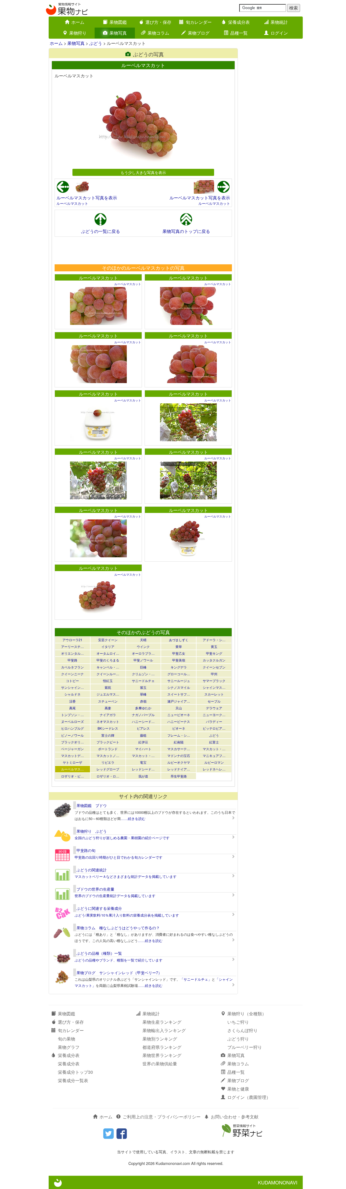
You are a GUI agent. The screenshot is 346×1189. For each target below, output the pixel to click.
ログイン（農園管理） (249, 1097)
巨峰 (143, 667)
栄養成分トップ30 (75, 1072)
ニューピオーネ (178, 714)
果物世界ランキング (161, 1055)
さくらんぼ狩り (242, 1030)
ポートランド (108, 748)
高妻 (108, 708)
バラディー (214, 721)
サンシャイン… (72, 687)
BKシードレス (108, 728)
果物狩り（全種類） (246, 1013)
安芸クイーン (108, 639)
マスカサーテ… (178, 748)
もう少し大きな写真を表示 (143, 172)
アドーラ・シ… (214, 639)
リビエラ (107, 762)
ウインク (143, 646)
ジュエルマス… (108, 694)
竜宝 (143, 762)
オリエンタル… (72, 653)
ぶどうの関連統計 (91, 869)
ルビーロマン (214, 762)
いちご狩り (238, 1022)
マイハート (143, 748)
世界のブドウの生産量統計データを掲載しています (115, 895)
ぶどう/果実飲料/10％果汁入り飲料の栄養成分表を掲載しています (127, 915)
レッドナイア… (178, 769)
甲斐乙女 (178, 653)
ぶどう (95, 43)
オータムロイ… (108, 653)
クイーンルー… (108, 673)
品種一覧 (239, 33)
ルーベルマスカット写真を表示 (86, 198)
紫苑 (108, 687)
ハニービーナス (178, 721)
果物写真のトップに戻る (186, 231)
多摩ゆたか (143, 708)
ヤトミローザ (72, 762)
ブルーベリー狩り (244, 1047)
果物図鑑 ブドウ (91, 805)
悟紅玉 (108, 680)
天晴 (143, 639)
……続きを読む (133, 818)
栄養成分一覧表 (73, 1080)
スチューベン (108, 701)
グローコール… (178, 673)
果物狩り (77, 33)
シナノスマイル (178, 687)
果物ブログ (198, 33)
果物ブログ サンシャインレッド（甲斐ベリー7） (119, 972)
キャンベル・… (108, 667)
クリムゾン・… (143, 673)
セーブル (214, 701)
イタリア (107, 646)
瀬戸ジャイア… (178, 701)
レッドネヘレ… (214, 769)
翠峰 (143, 694)
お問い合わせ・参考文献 (234, 1117)
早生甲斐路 (179, 776)
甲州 (214, 673)
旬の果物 (66, 1039)
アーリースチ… (72, 646)
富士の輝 (107, 735)
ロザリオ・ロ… (108, 776)
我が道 (143, 776)
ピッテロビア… (214, 728)
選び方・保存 (158, 22)
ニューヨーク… (214, 714)
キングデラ (179, 667)
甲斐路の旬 (85, 850)
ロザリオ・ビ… (72, 776)
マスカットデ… (72, 755)
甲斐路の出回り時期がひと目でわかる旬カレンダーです (118, 857)
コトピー (72, 680)
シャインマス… (214, 687)
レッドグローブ (108, 769)
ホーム (77, 22)
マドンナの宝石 (178, 755)
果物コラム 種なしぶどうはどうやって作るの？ (118, 927)
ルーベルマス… (72, 769)
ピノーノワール (72, 735)
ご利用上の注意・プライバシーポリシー (162, 1117)
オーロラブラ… (143, 653)
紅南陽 (179, 742)
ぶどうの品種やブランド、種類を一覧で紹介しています (118, 960)
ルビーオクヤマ (178, 762)
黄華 (178, 646)
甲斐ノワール (143, 660)
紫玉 (143, 687)
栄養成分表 (239, 22)
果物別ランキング (159, 1039)
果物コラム (158, 33)
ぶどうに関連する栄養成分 (99, 908)
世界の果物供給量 (159, 1063)
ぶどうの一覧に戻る (100, 231)
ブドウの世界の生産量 (95, 889)
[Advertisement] (143, 250)
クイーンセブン (214, 667)
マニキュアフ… (214, 755)
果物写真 (118, 33)
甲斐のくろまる (108, 660)
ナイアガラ (108, 714)
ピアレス (143, 728)
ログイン (279, 33)
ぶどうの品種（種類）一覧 (99, 953)
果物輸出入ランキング (164, 1030)
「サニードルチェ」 (196, 979)
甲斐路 (72, 660)
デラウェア (214, 708)
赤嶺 (143, 701)
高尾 (72, 708)
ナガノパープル (143, 714)
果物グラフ (68, 1047)
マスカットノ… (108, 755)
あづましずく (178, 639)
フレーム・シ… (178, 735)
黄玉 (214, 646)
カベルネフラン (72, 667)
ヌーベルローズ (72, 721)
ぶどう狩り (238, 1039)
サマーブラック (214, 680)
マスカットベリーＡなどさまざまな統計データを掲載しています (126, 876)
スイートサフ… (178, 694)
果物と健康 (238, 1089)
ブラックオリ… (72, 742)
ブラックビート (108, 742)
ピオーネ (178, 728)
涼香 (72, 701)
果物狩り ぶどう (91, 831)
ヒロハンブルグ (72, 728)
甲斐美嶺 (178, 660)
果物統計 (279, 22)
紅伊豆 (143, 742)
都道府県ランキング (161, 1047)
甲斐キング (214, 653)
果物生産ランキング (161, 1022)
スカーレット (214, 694)
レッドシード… (143, 769)
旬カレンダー (199, 22)
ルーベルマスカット (72, 203)
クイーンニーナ (72, 673)
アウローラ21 (72, 639)
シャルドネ (72, 694)
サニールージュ (178, 680)
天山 (178, 708)
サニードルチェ (143, 680)
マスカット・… (214, 748)
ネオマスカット (108, 721)
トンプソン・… (72, 714)
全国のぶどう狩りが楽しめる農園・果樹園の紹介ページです (122, 837)
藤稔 (143, 735)
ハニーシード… (143, 721)
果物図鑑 (118, 22)
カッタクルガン (214, 660)
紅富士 (214, 742)
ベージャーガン (72, 748)
